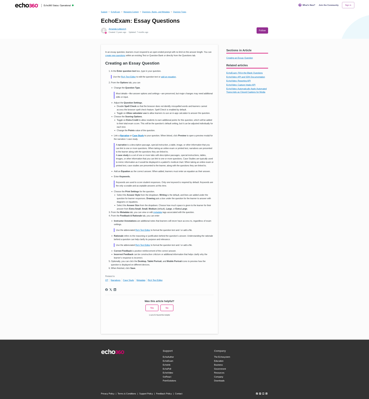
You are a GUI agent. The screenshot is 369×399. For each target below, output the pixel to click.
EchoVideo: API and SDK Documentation (245, 77)
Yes (152, 308)
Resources (219, 372)
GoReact (167, 377)
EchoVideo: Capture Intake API (240, 85)
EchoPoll (167, 369)
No (167, 308)
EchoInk (167, 365)
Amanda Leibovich (117, 29)
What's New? (309, 5)
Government (220, 369)
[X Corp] (110, 289)
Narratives (116, 280)
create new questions (115, 55)
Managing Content (131, 12)
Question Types (179, 12)
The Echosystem (222, 357)
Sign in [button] (348, 5)
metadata (157, 212)
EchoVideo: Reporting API (238, 81)
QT (106, 280)
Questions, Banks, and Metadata (156, 12)
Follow (262, 30)
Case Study (128, 280)
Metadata (141, 280)
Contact (178, 393)
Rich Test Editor (155, 280)
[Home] (27, 5)
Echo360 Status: (57, 5)
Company (218, 377)
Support (104, 12)
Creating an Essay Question (239, 58)
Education (218, 361)
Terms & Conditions (127, 393)
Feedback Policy (164, 393)
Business (218, 365)
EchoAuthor (168, 357)
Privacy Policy (107, 393)
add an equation (168, 77)
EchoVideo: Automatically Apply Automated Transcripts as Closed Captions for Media (246, 90)
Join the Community (329, 5)
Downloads (219, 380)
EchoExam (115, 12)
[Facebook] (106, 289)
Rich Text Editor (128, 77)
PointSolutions (169, 380)
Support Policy (146, 393)
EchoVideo (168, 372)
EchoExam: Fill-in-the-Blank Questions (244, 73)
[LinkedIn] (115, 289)
